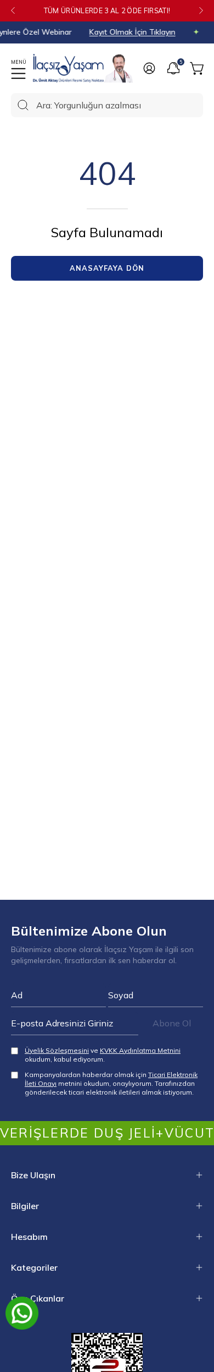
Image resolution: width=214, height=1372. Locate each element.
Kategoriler (34, 1267)
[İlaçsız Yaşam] (91, 68)
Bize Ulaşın (33, 1174)
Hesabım (29, 1236)
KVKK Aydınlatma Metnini (140, 1050)
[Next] (201, 10)
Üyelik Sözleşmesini (57, 1050)
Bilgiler (25, 1205)
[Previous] (13, 10)
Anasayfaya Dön (107, 268)
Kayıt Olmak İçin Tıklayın (119, 32)
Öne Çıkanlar (37, 1298)
